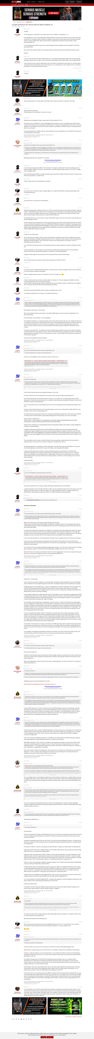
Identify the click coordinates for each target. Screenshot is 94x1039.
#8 (81, 165)
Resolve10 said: (28, 563)
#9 (81, 178)
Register (26, 4)
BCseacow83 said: (28, 300)
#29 (81, 760)
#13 (81, 232)
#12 (81, 207)
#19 (81, 345)
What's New (14, 4)
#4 (81, 98)
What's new (41, 2)
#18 (81, 297)
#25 (81, 640)
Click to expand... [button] (52, 388)
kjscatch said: (27, 668)
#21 (81, 468)
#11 (81, 198)
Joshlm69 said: (28, 825)
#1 (81, 29)
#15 (81, 267)
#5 (81, 108)
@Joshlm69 (27, 950)
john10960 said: (28, 348)
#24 (81, 561)
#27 (81, 691)
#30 (81, 785)
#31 (81, 809)
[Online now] (17, 764)
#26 (81, 666)
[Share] (79, 29)
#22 (81, 495)
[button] (36, 2)
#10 (81, 188)
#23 (81, 508)
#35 (81, 934)
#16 (81, 277)
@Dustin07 (27, 552)
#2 (81, 56)
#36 (81, 986)
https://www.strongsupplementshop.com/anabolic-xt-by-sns (40, 684)
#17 (81, 287)
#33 (81, 896)
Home (28, 2)
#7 (81, 140)
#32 (81, 822)
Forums (33, 2)
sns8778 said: (27, 143)
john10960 (15, 26)
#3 (81, 71)
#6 (81, 117)
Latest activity (21, 4)
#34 (81, 921)
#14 (81, 257)
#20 (81, 374)
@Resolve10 (27, 522)
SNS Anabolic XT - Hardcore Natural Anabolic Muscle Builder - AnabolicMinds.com (46, 361)
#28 (81, 717)
